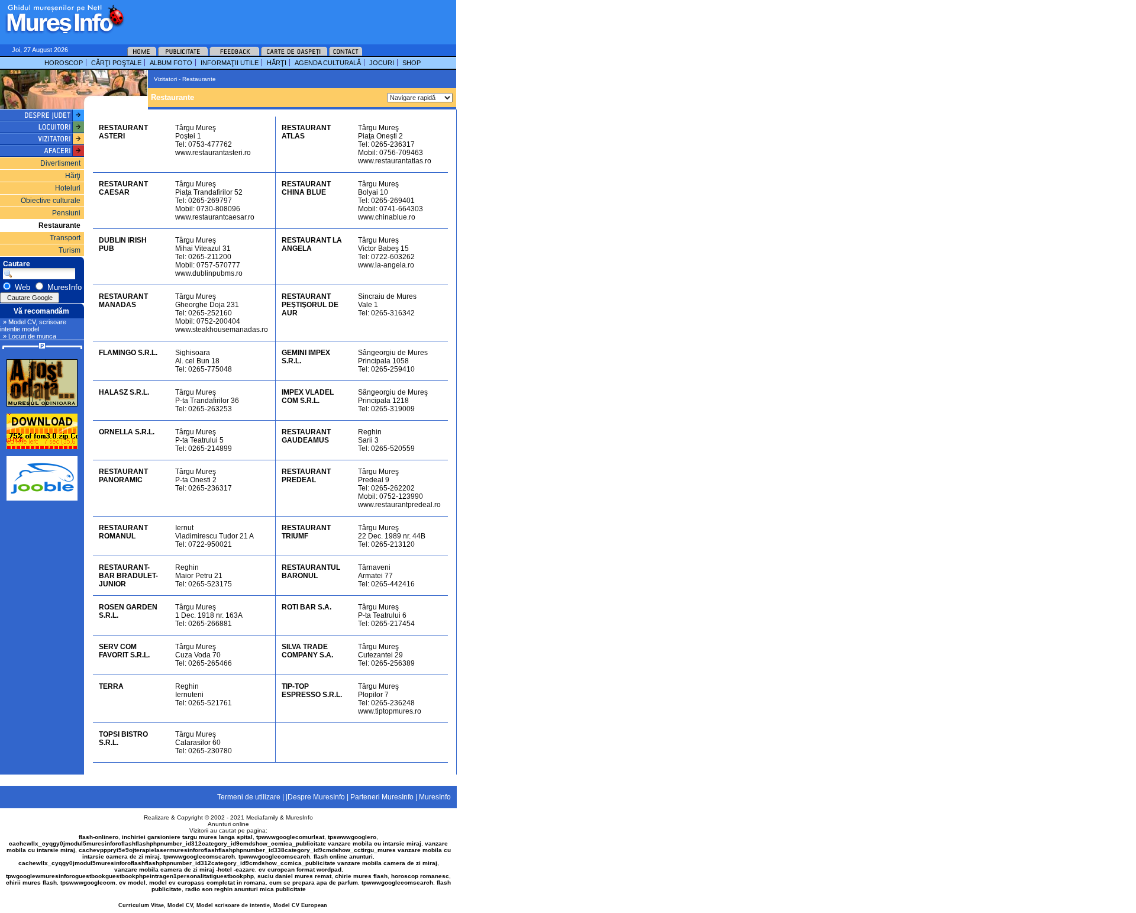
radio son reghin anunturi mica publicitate (245, 889)
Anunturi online (228, 824)
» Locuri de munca (29, 336)
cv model (132, 882)
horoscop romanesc (420, 876)
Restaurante (59, 225)
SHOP (411, 62)
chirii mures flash (31, 882)
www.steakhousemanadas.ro (221, 329)
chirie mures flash (361, 876)
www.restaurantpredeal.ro (399, 505)
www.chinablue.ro (386, 217)
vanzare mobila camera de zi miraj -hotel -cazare (184, 869)
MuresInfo (299, 817)
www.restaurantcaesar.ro (214, 217)
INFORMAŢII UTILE (230, 62)
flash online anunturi (343, 856)
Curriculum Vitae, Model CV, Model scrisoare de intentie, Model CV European (222, 905)
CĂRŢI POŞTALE (116, 62)
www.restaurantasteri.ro (213, 153)
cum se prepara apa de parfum (313, 882)
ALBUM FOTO (171, 62)
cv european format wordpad (300, 869)
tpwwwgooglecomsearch (199, 856)
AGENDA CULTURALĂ (328, 62)
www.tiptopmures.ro (389, 711)
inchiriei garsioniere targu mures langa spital (187, 837)
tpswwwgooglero (352, 837)
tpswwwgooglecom (87, 882)
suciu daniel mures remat (294, 876)
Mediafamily (262, 817)
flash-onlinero (98, 837)
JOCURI (381, 62)
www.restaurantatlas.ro (394, 161)
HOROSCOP (63, 62)
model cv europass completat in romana (207, 882)
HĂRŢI (276, 62)
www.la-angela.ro (386, 265)
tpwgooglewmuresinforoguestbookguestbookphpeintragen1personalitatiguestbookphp (130, 876)
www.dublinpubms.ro (209, 273)
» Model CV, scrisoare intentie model (33, 325)
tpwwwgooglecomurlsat (290, 837)
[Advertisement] (274, 18)
